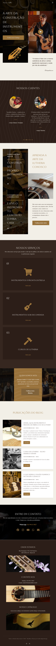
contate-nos (28, 577)
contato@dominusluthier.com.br (29, 582)
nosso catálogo (28, 607)
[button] (23, 139)
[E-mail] (29, 643)
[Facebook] (17, 529)
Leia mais (27, 442)
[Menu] (52, 2)
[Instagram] (22, 529)
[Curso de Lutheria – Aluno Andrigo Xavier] (12, 458)
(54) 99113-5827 (32, 524)
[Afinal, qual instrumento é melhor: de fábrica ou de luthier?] (12, 433)
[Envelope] (38, 529)
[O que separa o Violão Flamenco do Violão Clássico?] (12, 484)
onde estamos (28, 547)
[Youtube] (28, 529)
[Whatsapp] (33, 529)
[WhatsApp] (26, 643)
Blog (37, 428)
